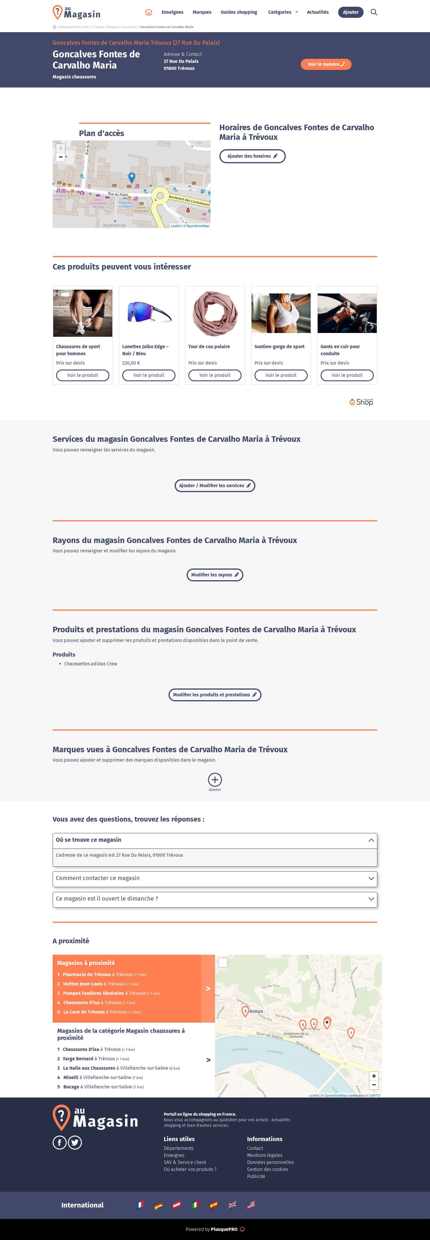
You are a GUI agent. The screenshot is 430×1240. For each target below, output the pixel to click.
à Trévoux (98, 974)
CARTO (374, 1095)
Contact (255, 1148)
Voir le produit (82, 375)
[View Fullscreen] (223, 962)
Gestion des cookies (267, 1169)
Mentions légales (264, 1155)
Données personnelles (270, 1162)
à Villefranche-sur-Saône (116, 1068)
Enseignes (174, 1155)
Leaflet (176, 225)
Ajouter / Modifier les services (212, 485)
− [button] (61, 157)
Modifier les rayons (212, 575)
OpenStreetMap (198, 225)
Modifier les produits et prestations (212, 695)
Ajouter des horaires (250, 156)
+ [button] (61, 148)
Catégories (279, 12)
